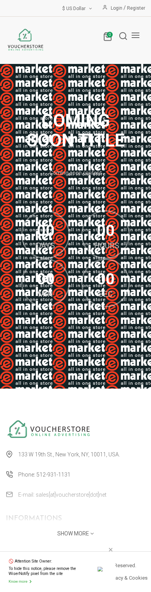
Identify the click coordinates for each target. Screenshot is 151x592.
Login (117, 8)
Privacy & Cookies (128, 578)
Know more (18, 581)
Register (136, 8)
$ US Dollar (75, 8)
